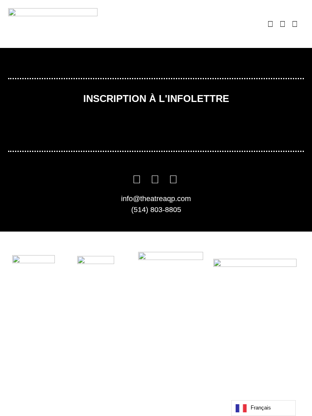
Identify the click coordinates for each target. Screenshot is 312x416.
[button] (249, 24)
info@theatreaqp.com (156, 199)
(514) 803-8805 (156, 210)
